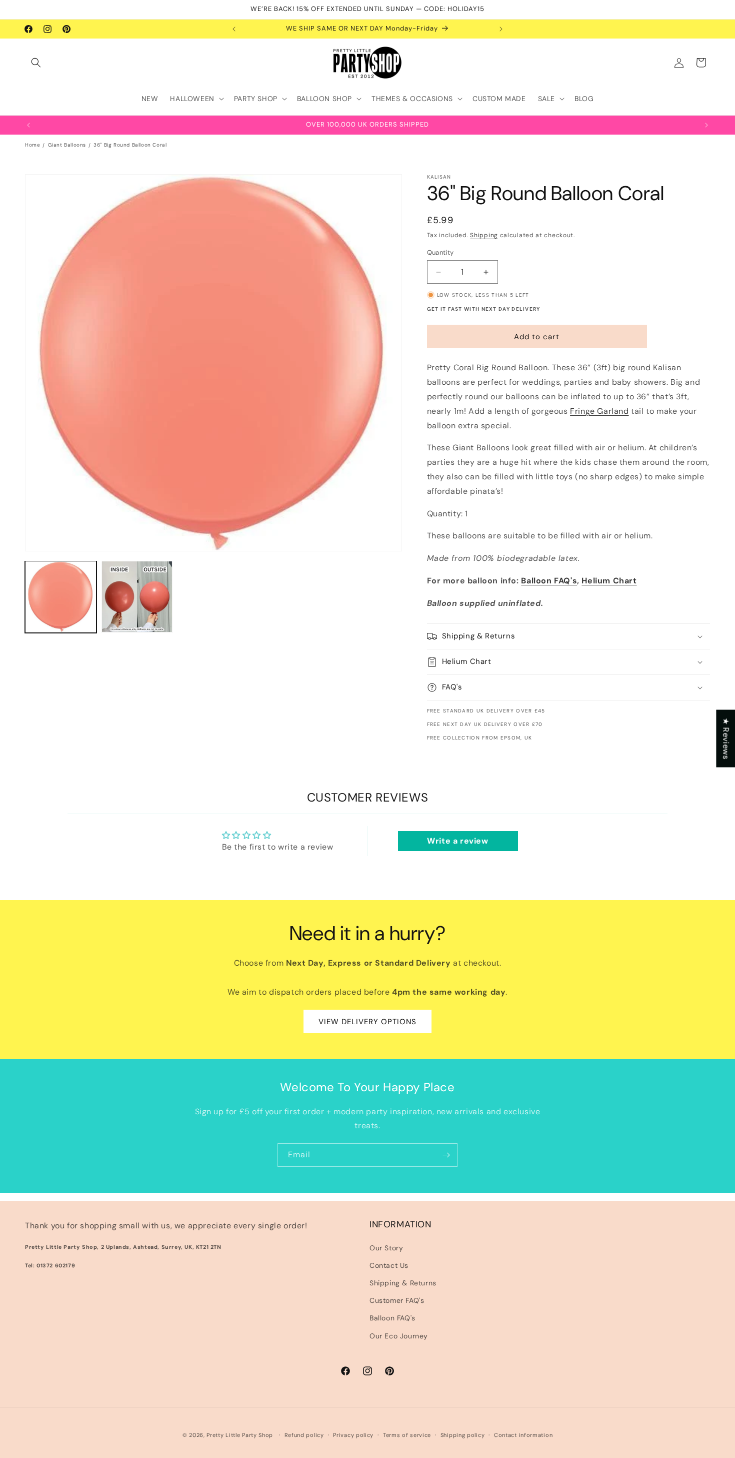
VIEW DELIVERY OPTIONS (367, 1021)
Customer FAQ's (397, 1300)
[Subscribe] (446, 1155)
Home (32, 145)
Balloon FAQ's (549, 580)
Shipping (484, 235)
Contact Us (389, 1265)
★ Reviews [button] (725, 738)
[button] (36, 63)
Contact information (523, 1434)
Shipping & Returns (403, 1282)
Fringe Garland (599, 411)
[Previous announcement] (234, 29)
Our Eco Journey (399, 1335)
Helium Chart (609, 580)
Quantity (440, 252)
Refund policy (304, 1434)
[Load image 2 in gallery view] (137, 596)
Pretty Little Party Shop (239, 1434)
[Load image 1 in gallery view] (60, 596)
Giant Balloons (67, 145)
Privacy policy (353, 1434)
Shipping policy (462, 1434)
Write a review (457, 841)
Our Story (386, 1247)
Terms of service (407, 1434)
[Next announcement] (501, 29)
